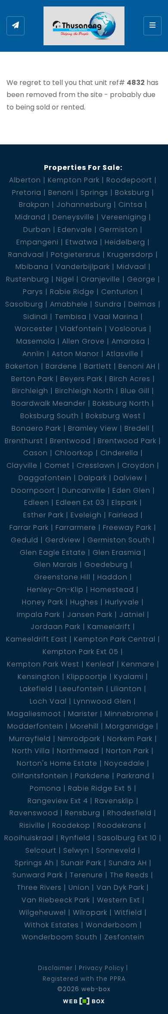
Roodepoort (129, 180)
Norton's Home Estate (57, 763)
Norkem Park (129, 739)
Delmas (142, 304)
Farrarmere (76, 527)
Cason (35, 453)
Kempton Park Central (115, 639)
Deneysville (73, 217)
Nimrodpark (79, 739)
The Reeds (129, 875)
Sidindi (35, 317)
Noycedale (124, 763)
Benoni (61, 192)
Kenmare (138, 664)
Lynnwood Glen (102, 701)
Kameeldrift (109, 627)
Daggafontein (45, 478)
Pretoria (26, 192)
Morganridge (130, 726)
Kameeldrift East (36, 639)
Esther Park (43, 515)
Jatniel (132, 615)
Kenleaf (100, 664)
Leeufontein (81, 689)
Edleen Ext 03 (80, 502)
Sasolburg (24, 304)
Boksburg (132, 192)
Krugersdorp (130, 255)
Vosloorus (128, 329)
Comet (57, 465)
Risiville (32, 825)
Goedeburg (106, 565)
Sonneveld (116, 850)
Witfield (128, 912)
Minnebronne (129, 714)
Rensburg (82, 813)
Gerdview (63, 540)
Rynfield (75, 838)
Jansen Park (89, 615)
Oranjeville (100, 279)
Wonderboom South (59, 937)
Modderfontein (35, 726)
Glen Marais (56, 565)
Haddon (112, 577)
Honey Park (42, 602)
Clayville (21, 465)
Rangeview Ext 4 (58, 801)
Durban (37, 230)
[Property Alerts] (15, 25)
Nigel (65, 279)
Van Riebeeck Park (56, 900)
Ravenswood (33, 813)
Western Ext (118, 900)
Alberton (25, 180)
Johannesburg (84, 205)
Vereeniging (123, 217)
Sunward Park (37, 875)
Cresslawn (96, 465)
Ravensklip (114, 801)
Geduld (24, 540)
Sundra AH (128, 863)
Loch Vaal (48, 701)
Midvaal (131, 267)
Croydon (138, 465)
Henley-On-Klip (55, 590)
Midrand (30, 217)
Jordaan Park (56, 627)
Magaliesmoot (34, 714)
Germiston (118, 230)
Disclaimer (55, 968)
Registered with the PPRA (84, 979)
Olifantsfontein (40, 776)
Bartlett (98, 366)
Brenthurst (24, 441)
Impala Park (38, 615)
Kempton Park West (43, 664)
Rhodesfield (129, 813)
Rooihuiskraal (29, 838)
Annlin (33, 354)
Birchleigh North (84, 391)
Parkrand (133, 776)
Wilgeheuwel (42, 912)
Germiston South (118, 540)
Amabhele (69, 304)
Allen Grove (83, 341)
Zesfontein (124, 937)
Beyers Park (81, 379)
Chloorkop (74, 453)
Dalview (128, 478)
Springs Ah (34, 863)
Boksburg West (113, 416)
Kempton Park (74, 180)
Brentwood (70, 441)
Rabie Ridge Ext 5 (100, 788)
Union (79, 887)
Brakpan (34, 205)
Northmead (78, 751)
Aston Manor (75, 354)
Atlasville (122, 354)
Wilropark (90, 912)
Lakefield (36, 689)
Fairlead (123, 515)
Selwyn (76, 850)
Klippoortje (87, 677)
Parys (33, 292)
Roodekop (71, 825)
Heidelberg (125, 242)
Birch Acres (129, 379)
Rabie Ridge (72, 292)
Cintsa (130, 205)
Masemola (35, 341)
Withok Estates (51, 925)
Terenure (86, 875)
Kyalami (128, 677)
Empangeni (37, 242)
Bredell (136, 428)
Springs (94, 192)
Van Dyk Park (120, 887)
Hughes (84, 602)
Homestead (112, 590)
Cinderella (119, 453)
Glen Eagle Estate (53, 552)
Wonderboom (111, 925)
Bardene (61, 366)
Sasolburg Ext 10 (127, 838)
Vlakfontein (81, 329)
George (141, 279)
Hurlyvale (122, 602)
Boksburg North (121, 403)
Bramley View (93, 428)
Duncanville (84, 490)
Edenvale (75, 230)
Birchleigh (30, 391)
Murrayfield (30, 739)
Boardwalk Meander (49, 403)
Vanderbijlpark (83, 267)
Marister (83, 714)
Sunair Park (81, 863)
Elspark (124, 502)
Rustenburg (27, 279)
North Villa (31, 751)
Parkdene (92, 776)
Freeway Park (127, 527)
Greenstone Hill (62, 577)
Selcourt (40, 850)
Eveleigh (86, 515)
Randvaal (26, 255)
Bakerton (22, 366)
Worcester (34, 329)
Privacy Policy (101, 968)
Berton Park (32, 379)
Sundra (108, 304)
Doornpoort (33, 490)
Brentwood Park (127, 441)
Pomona (45, 788)
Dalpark (92, 478)
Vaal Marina (115, 317)
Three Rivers (39, 887)
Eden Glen (131, 490)
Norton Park (127, 751)
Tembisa (71, 317)
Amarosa (128, 341)
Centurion (119, 292)
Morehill (84, 726)
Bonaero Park (36, 428)
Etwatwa (81, 242)
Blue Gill (135, 391)
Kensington (39, 677)
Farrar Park (29, 527)
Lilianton (126, 689)
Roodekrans (119, 825)
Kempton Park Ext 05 (80, 652)
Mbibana (32, 267)
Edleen (36, 502)
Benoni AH (137, 366)
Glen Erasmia (117, 552)
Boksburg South (49, 416)
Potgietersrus (75, 255)
